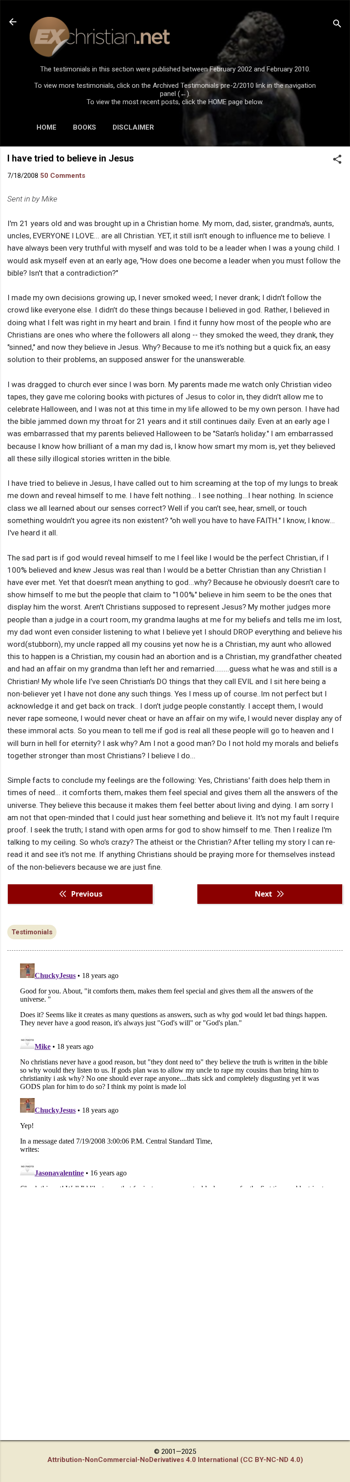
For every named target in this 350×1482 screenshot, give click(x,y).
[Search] (337, 25)
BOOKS (84, 127)
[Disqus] (175, 1073)
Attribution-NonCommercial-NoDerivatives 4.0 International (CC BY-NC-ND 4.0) (175, 1460)
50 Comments (62, 175)
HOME (46, 127)
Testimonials (31, 932)
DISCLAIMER (133, 127)
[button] (337, 160)
